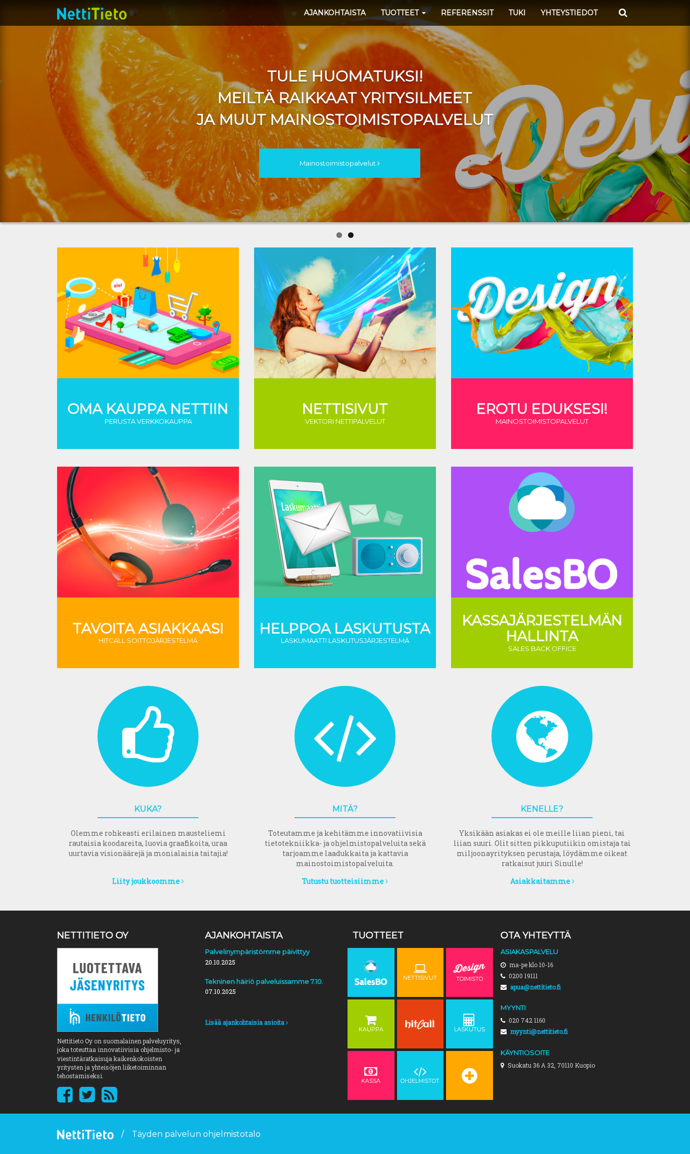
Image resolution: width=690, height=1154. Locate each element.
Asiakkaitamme (541, 881)
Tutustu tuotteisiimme (343, 881)
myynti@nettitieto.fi (539, 1031)
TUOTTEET (401, 12)
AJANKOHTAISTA (335, 12)
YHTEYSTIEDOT (569, 12)
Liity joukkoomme (146, 881)
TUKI (517, 12)
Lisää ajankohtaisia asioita (245, 1022)
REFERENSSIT (467, 12)
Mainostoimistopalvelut (338, 163)
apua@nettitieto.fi (535, 987)
